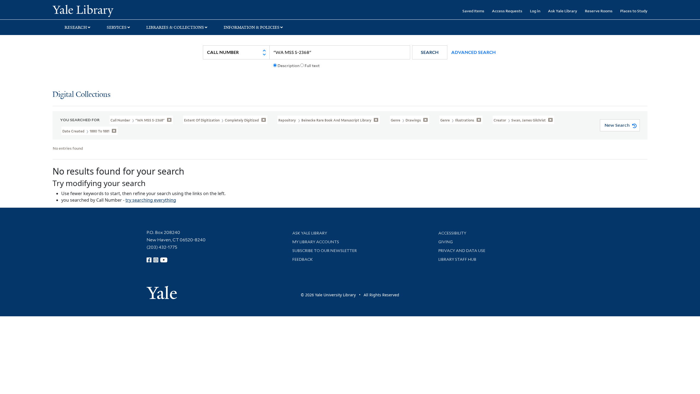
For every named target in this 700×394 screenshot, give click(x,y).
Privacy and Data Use (461, 250)
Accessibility (452, 233)
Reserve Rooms (598, 10)
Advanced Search (473, 52)
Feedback (302, 259)
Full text (312, 65)
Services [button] (117, 27)
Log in (535, 10)
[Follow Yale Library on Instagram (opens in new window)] (155, 259)
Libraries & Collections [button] (175, 27)
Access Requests (507, 10)
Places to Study (634, 10)
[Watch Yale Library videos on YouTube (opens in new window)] (163, 259)
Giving (445, 242)
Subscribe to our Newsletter (324, 250)
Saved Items (473, 10)
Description (288, 65)
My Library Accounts (315, 242)
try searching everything (151, 200)
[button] (429, 52)
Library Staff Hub (457, 259)
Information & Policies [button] (251, 27)
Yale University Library (97, 10)
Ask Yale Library (562, 10)
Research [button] (76, 27)
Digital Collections (81, 95)
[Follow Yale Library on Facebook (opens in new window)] (149, 259)
